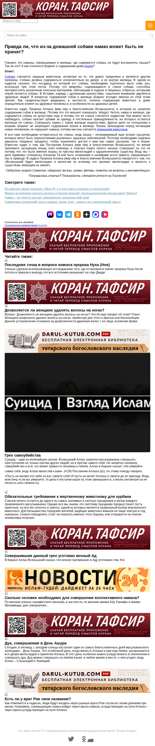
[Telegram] (68, 214)
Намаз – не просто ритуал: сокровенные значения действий (47, 197)
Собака (10, 76)
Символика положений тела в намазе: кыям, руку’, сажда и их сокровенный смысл (63, 202)
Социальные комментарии (26, 225)
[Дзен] (86, 214)
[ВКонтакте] (59, 214)
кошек (88, 66)
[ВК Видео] (104, 214)
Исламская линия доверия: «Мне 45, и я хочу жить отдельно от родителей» (57, 189)
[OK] (77, 214)
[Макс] (95, 214)
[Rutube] (50, 214)
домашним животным (112, 129)
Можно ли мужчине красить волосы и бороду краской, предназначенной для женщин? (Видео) (71, 193)
